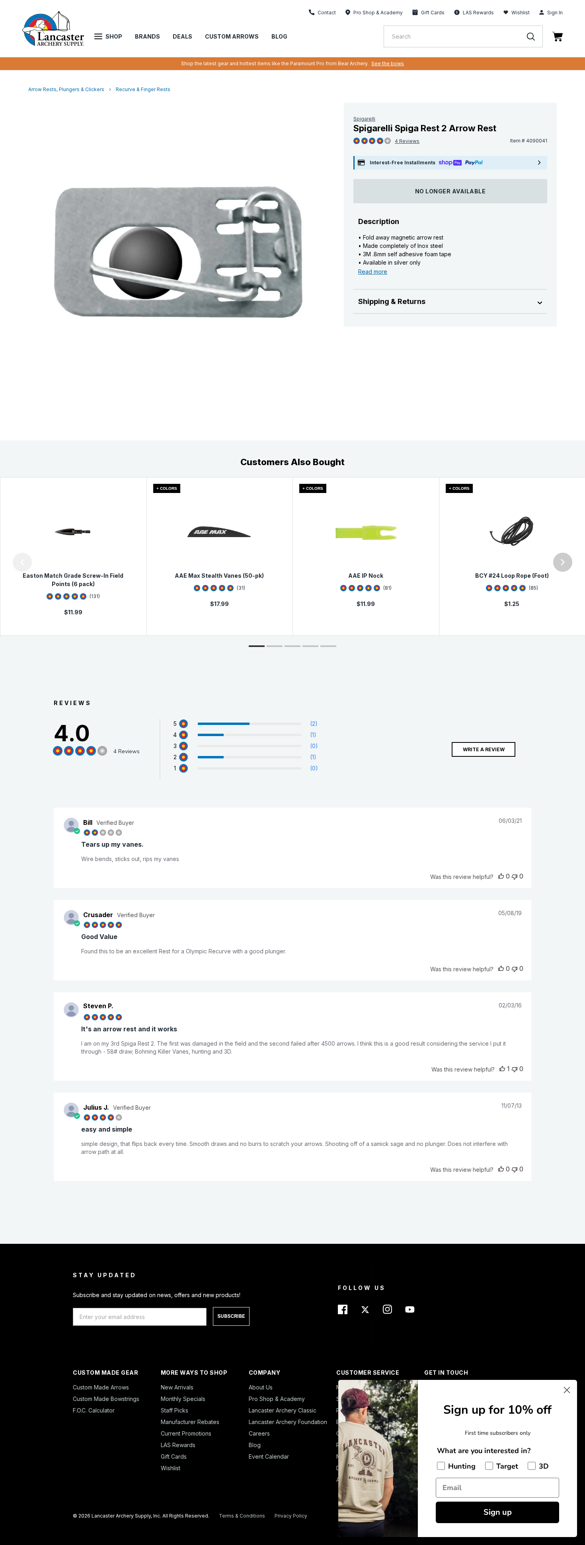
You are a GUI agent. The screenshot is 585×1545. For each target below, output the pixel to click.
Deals (182, 36)
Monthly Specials (183, 1398)
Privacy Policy (291, 1516)
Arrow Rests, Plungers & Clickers (66, 89)
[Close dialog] (567, 1390)
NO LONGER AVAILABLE (450, 191)
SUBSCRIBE (231, 1316)
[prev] (22, 562)
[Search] (535, 36)
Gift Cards (174, 1456)
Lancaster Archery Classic (282, 1410)
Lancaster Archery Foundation (288, 1421)
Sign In (555, 13)
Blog (279, 36)
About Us (261, 1387)
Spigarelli (364, 119)
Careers (259, 1433)
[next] (562, 562)
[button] (2, 562)
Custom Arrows (232, 36)
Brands (147, 36)
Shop (113, 36)
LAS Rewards (178, 1445)
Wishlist (520, 13)
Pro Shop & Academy (277, 1398)
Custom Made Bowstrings (106, 1398)
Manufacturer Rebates (190, 1421)
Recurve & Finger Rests (143, 89)
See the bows (387, 63)
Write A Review (484, 749)
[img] (356, 141)
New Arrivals (177, 1387)
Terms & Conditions (242, 1516)
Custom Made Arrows (101, 1387)
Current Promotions (186, 1433)
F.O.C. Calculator (94, 1410)
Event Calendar (269, 1456)
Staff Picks (174, 1410)
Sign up (498, 1512)
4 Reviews (407, 141)
